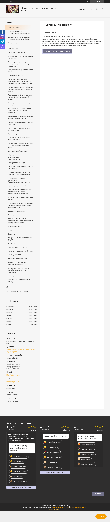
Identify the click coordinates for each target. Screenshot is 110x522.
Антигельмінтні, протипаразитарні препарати (20, 57)
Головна (82, 9)
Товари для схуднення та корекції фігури (20, 239)
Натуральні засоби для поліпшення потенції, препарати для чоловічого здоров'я (20, 89)
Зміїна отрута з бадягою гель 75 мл (55, 436)
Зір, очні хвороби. (14, 134)
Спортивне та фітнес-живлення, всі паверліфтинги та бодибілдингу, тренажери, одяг (20, 205)
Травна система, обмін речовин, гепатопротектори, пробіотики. (19, 38)
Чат (102, 516)
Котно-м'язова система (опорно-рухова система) (19, 129)
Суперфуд (11, 234)
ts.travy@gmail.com (12, 382)
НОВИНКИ (11, 230)
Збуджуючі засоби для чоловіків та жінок (20, 71)
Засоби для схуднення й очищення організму (20, 123)
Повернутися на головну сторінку (58, 51)
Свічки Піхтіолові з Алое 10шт (87, 436)
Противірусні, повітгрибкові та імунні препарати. (19, 139)
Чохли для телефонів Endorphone (20, 276)
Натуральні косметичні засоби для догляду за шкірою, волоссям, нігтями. (20, 145)
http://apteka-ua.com (13, 375)
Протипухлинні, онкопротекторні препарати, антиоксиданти (19, 104)
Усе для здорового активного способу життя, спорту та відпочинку (18, 270)
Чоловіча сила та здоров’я (17, 247)
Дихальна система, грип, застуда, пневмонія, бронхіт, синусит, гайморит (20, 111)
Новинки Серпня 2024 (15, 226)
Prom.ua (65, 505)
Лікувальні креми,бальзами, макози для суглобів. (20, 167)
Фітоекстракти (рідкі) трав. (17, 151)
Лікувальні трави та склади (17, 52)
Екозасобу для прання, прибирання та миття (20, 198)
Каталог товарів (12, 27)
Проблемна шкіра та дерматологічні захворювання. (19, 32)
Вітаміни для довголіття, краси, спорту (19, 281)
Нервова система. (14, 49)
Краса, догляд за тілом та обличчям (20, 251)
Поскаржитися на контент (60, 507)
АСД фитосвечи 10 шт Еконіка (87, 438)
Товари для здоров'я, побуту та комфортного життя (19, 263)
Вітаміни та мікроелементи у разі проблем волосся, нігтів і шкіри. (19, 173)
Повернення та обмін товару (17, 291)
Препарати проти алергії (16, 163)
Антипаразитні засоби (16, 215)
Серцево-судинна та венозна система (18, 44)
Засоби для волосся (15, 255)
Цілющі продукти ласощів (17, 186)
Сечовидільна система (16, 75)
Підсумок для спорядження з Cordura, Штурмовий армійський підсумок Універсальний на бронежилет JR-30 (20, 448)
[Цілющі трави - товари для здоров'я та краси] (12, 9)
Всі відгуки (98, 493)
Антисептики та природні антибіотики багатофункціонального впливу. (19, 180)
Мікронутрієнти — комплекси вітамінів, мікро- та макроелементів (18, 157)
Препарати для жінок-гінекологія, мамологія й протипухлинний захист (20, 97)
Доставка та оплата (14, 287)
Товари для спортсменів (16, 211)
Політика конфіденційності (78, 507)
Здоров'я (11, 243)
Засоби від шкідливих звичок (18, 258)
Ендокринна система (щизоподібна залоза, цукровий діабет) (20, 117)
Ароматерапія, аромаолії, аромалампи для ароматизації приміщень (18, 64)
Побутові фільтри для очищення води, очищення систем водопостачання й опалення (19, 192)
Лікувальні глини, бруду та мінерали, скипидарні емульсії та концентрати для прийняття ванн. (20, 81)
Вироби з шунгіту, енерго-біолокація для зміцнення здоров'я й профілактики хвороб (20, 221)
